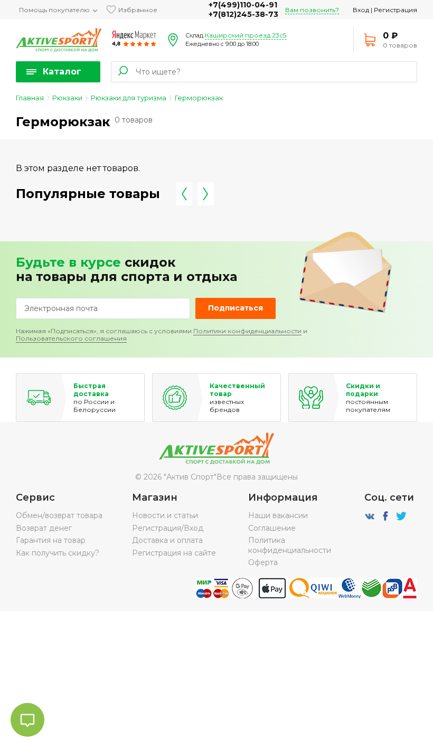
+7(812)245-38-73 (243, 14)
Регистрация (395, 10)
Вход (361, 10)
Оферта (263, 562)
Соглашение (272, 528)
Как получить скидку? (57, 553)
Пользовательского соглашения (71, 338)
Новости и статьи (165, 515)
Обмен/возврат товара (59, 515)
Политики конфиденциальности (247, 331)
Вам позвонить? (312, 10)
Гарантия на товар (51, 540)
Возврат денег (44, 528)
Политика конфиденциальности (289, 545)
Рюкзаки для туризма (128, 97)
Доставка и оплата (167, 540)
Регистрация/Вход (167, 528)
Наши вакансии (278, 515)
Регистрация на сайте (174, 553)
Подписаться (235, 308)
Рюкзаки (67, 97)
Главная (30, 97)
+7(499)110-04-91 (243, 5)
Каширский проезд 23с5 (245, 35)
